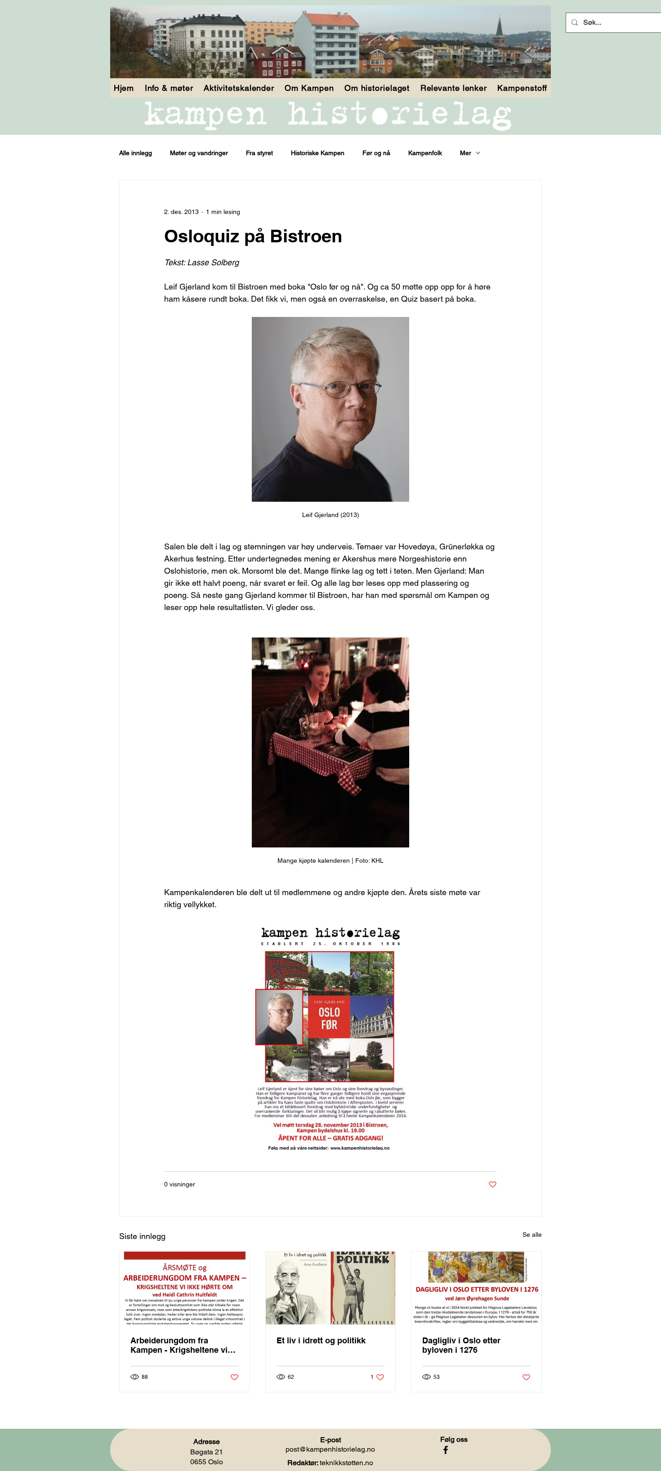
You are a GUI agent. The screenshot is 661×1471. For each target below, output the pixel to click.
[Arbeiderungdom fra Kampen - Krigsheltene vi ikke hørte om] (185, 1288)
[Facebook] (445, 1449)
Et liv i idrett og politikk (321, 1340)
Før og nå (376, 152)
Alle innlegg (135, 152)
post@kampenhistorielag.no (330, 1449)
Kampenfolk (425, 152)
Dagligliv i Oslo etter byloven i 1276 (461, 1345)
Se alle (532, 1234)
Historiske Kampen (317, 152)
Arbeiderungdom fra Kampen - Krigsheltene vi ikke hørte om (179, 1345)
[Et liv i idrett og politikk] (331, 1288)
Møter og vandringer (199, 152)
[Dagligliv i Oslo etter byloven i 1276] (476, 1288)
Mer (465, 152)
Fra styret (259, 152)
